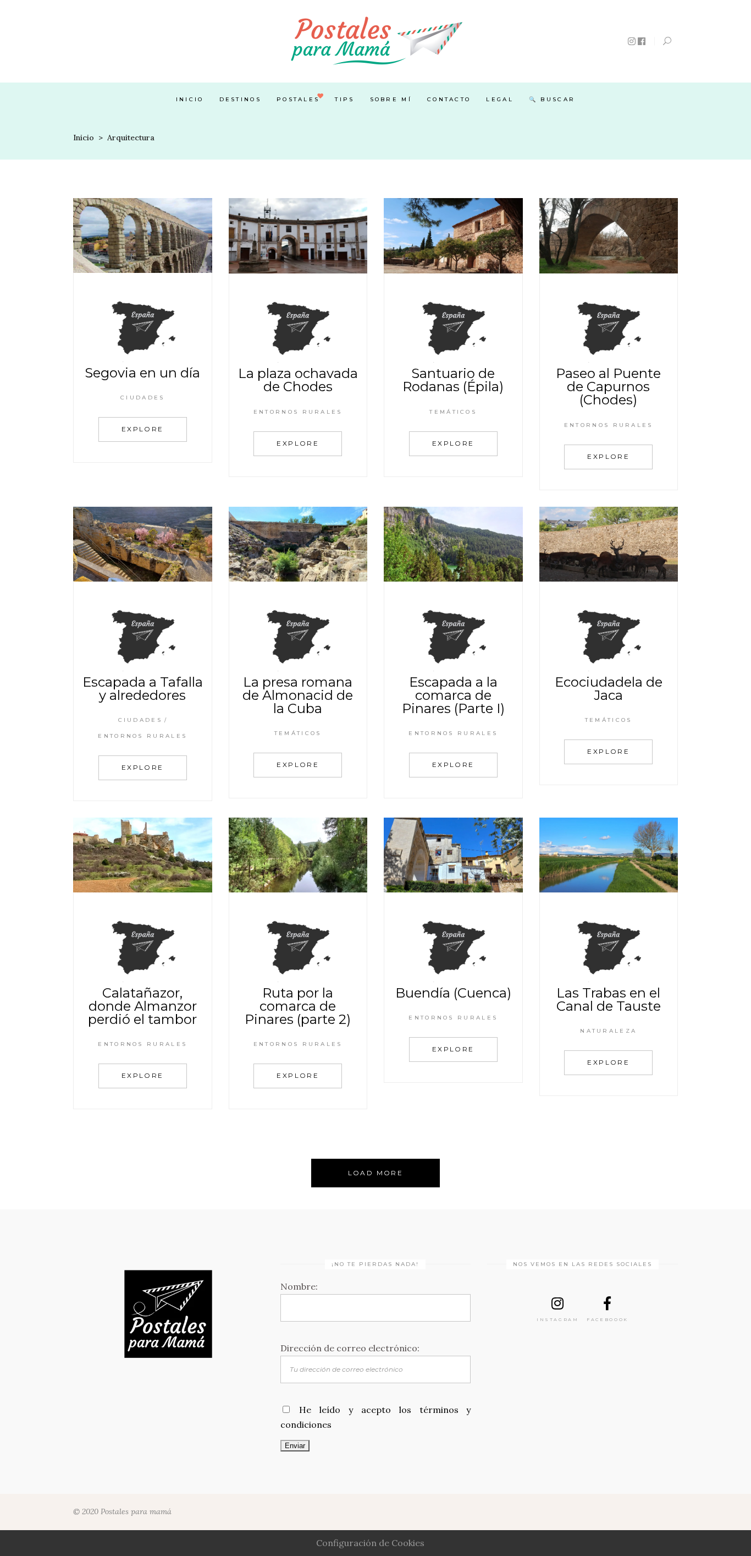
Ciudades (142, 397)
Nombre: (299, 1286)
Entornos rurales (298, 411)
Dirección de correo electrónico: (349, 1348)
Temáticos (453, 411)
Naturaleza (608, 1030)
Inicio (83, 138)
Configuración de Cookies (370, 1542)
